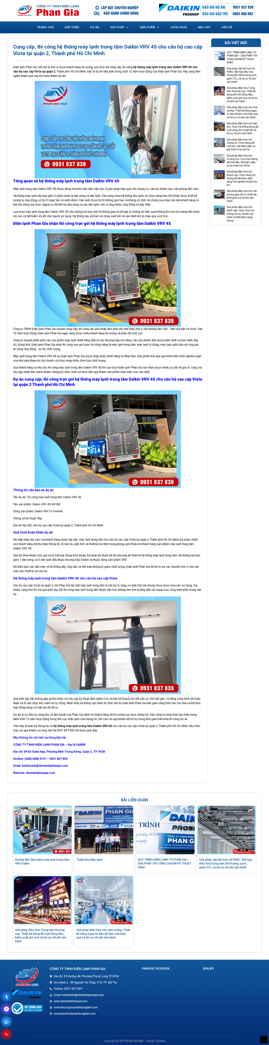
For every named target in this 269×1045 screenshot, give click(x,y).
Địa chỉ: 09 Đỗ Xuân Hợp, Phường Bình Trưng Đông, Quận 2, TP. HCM (59, 751)
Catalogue (179, 27)
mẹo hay (204, 27)
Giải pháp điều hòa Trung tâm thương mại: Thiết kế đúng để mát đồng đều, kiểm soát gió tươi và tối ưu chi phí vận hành (242, 94)
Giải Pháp (117, 27)
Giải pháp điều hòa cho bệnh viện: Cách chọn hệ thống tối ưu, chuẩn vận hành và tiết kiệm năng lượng (240, 214)
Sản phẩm (147, 27)
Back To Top (263, 1039)
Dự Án (94, 27)
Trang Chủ (45, 27)
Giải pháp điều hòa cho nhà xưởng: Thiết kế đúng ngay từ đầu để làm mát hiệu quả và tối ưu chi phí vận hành (103, 933)
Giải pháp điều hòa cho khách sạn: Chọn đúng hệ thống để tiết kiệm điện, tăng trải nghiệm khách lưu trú (242, 178)
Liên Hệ (226, 27)
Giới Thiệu (72, 27)
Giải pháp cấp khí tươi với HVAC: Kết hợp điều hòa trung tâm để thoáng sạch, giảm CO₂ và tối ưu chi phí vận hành (242, 75)
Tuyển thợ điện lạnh (89, 859)
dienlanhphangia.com (40, 773)
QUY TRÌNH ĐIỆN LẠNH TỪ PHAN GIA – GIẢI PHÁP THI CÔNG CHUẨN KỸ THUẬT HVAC (164, 863)
